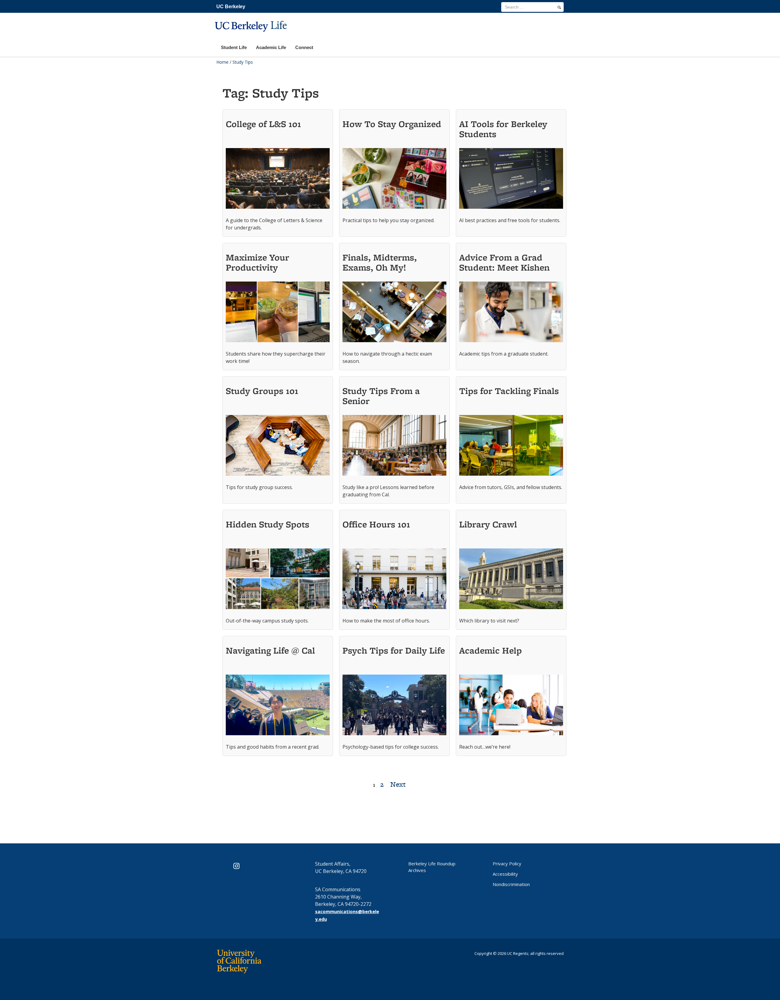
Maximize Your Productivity (257, 262)
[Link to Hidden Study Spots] (278, 580)
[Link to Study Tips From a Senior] (394, 446)
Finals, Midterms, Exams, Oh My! (379, 262)
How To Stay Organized (391, 124)
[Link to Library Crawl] (511, 580)
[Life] (251, 35)
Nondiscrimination (511, 884)
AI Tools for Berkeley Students (503, 129)
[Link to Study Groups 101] (278, 446)
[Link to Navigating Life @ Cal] (278, 706)
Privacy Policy (507, 863)
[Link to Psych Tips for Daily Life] (394, 706)
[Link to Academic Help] (511, 706)
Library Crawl (488, 524)
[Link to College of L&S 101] (278, 180)
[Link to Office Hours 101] (394, 580)
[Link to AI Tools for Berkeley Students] (511, 180)
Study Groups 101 (262, 391)
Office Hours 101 (376, 524)
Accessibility (505, 874)
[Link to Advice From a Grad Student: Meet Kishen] (511, 313)
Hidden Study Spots (267, 524)
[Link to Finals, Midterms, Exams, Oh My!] (394, 313)
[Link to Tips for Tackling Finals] (511, 446)
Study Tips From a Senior (381, 396)
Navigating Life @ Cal (270, 650)
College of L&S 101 (263, 124)
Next (398, 784)
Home (222, 62)
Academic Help (490, 650)
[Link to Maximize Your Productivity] (278, 313)
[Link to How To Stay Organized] (394, 180)
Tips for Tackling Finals (509, 391)
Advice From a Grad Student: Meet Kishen (504, 262)
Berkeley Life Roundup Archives (432, 866)
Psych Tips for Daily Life (393, 650)
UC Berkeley (230, 6)
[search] (559, 7)
